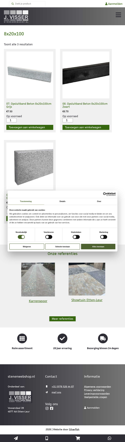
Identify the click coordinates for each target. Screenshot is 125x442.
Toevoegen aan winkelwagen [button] (27, 127)
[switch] (48, 237)
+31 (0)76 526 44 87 (63, 386)
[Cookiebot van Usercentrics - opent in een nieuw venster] (105, 194)
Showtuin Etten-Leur (87, 300)
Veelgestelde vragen (95, 397)
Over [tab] (99, 201)
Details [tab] (63, 201)
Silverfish (74, 429)
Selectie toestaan (62, 247)
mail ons (56, 392)
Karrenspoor (38, 301)
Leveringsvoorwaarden (97, 393)
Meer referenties (62, 319)
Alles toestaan (98, 247)
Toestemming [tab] (26, 201)
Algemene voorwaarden (97, 386)
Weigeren (27, 247)
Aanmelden (114, 4)
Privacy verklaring (94, 390)
